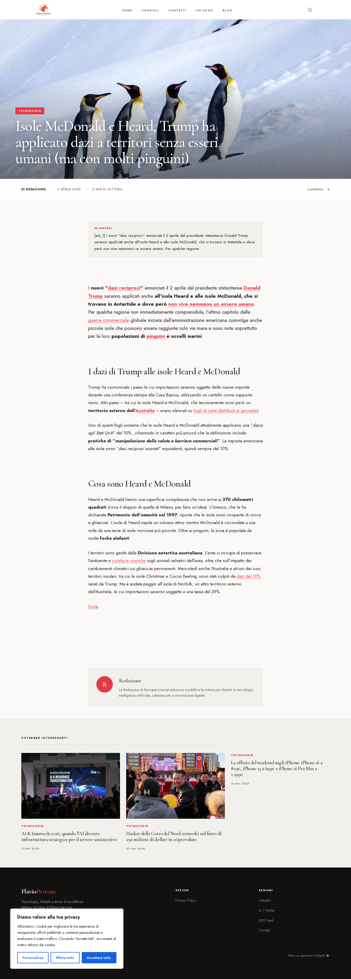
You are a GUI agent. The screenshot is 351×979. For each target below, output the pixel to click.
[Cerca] (310, 9)
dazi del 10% (249, 576)
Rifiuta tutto (65, 957)
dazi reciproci (124, 287)
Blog (228, 10)
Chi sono (204, 10)
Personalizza (33, 957)
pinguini (155, 336)
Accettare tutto (99, 957)
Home (127, 10)
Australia (145, 410)
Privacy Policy (186, 900)
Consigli (150, 10)
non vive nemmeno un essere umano (211, 304)
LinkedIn (315, 189)
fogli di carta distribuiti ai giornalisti (225, 410)
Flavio (39, 891)
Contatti (177, 10)
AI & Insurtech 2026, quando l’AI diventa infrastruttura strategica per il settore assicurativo (69, 837)
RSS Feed (266, 920)
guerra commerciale (108, 320)
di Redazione (33, 189)
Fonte (93, 606)
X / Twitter (267, 910)
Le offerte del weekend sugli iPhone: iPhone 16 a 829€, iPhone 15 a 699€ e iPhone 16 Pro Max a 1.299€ (276, 769)
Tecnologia (30, 111)
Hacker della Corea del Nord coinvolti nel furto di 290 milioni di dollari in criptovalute (173, 837)
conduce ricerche (129, 560)
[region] (66, 939)
